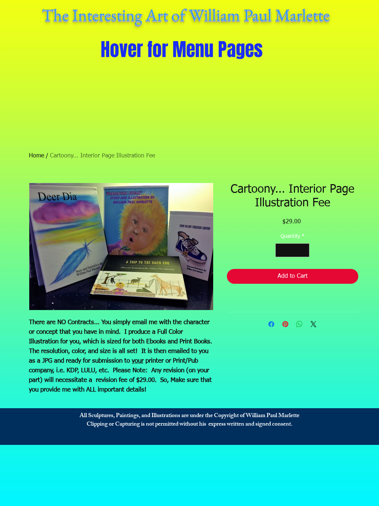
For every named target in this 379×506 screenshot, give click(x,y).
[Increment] (303, 250)
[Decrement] (281, 250)
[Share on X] (313, 324)
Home (36, 156)
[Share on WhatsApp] (299, 324)
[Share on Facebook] (271, 324)
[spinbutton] (292, 250)
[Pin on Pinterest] (285, 324)
